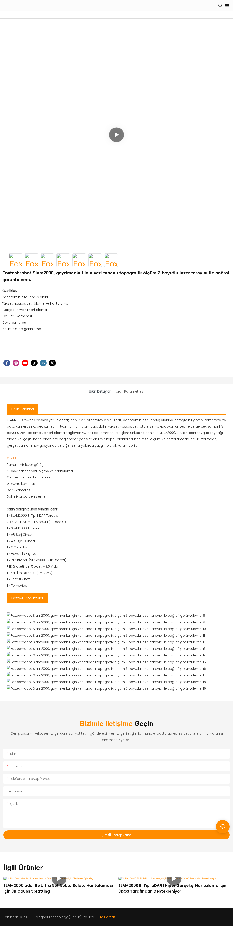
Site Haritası (106, 917)
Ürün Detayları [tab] (100, 391)
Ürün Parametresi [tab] (130, 391)
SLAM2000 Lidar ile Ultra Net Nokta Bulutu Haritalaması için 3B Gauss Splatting (58, 888)
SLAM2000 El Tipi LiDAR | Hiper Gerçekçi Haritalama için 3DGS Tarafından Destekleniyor (172, 888)
